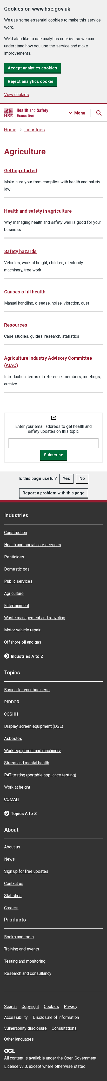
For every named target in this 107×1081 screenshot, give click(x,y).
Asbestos (13, 738)
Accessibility (16, 1017)
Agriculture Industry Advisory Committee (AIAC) (48, 361)
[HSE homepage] (26, 113)
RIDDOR (11, 702)
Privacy (70, 1006)
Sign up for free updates (26, 871)
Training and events (21, 949)
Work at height (17, 787)
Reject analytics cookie (31, 81)
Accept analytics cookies (32, 68)
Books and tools (19, 936)
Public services (18, 581)
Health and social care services (32, 544)
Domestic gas (17, 569)
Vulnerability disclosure (25, 1028)
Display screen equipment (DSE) (33, 726)
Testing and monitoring (24, 961)
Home (10, 129)
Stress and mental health (26, 762)
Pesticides (14, 556)
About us (12, 847)
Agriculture (14, 593)
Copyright (30, 1006)
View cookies (16, 94)
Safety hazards (20, 251)
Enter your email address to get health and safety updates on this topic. (53, 429)
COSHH (11, 714)
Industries (34, 129)
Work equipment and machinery (32, 750)
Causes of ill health (24, 291)
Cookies (51, 1006)
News (9, 859)
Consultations (64, 1028)
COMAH (11, 799)
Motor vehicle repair (22, 630)
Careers (11, 907)
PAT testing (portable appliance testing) (40, 775)
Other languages (19, 1039)
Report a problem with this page (54, 493)
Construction (15, 532)
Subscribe (53, 454)
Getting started (20, 170)
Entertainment (16, 605)
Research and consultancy (27, 973)
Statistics (13, 895)
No (82, 478)
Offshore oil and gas (22, 642)
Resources (15, 325)
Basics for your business (27, 689)
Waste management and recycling (34, 617)
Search (10, 1006)
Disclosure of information (56, 1017)
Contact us (13, 883)
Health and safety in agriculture (38, 211)
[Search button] (98, 112)
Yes (66, 478)
